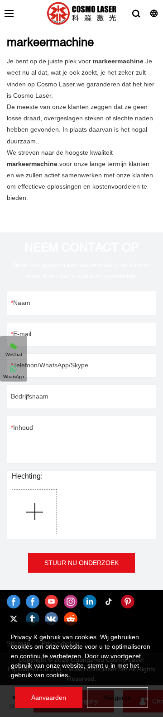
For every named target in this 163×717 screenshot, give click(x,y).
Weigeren (117, 697)
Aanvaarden (48, 697)
